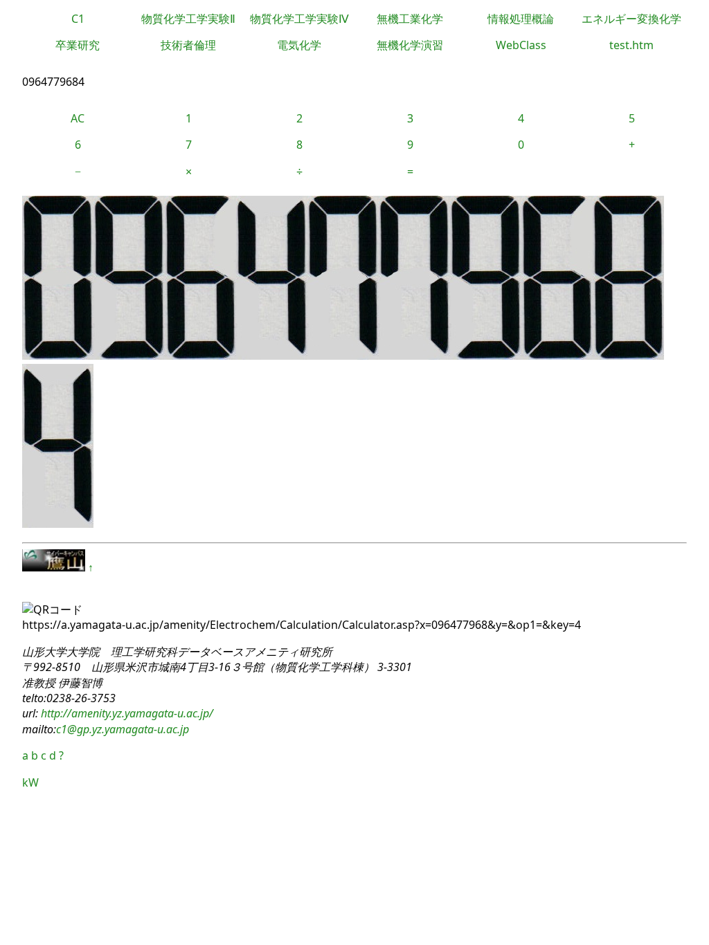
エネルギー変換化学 (631, 18)
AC (77, 118)
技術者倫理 (188, 45)
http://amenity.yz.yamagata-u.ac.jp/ (125, 713)
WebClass (521, 45)
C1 (77, 18)
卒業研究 (77, 45)
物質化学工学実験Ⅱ (188, 18)
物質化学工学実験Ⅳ (299, 18)
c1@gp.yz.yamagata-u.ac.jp (122, 729)
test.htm (631, 45)
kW (30, 782)
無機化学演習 (410, 45)
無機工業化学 (410, 18)
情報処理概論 (520, 18)
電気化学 (299, 45)
